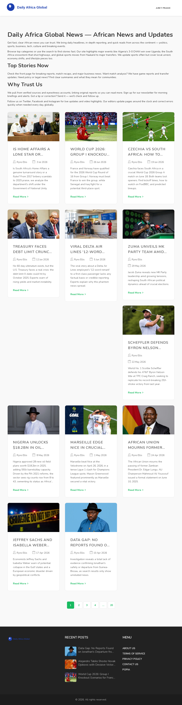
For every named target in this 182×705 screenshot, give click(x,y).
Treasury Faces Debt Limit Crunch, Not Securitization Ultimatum (33, 249)
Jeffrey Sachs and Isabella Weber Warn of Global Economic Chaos (32, 542)
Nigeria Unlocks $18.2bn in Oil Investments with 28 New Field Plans (33, 445)
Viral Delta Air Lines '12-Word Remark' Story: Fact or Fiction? (87, 249)
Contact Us (130, 664)
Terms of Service (133, 653)
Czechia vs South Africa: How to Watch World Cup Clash (147, 152)
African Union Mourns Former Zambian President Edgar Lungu (146, 445)
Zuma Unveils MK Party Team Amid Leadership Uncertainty (146, 249)
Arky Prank (163, 8)
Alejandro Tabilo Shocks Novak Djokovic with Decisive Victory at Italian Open (96, 663)
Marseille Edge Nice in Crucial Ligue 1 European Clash (89, 445)
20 (111, 605)
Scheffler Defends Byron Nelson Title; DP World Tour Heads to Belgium (148, 345)
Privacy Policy (132, 659)
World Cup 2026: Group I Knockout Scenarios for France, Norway (89, 152)
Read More (19, 196)
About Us (128, 648)
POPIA (126, 669)
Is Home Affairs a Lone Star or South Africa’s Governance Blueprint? (31, 152)
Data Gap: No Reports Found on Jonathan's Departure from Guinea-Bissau (90, 542)
